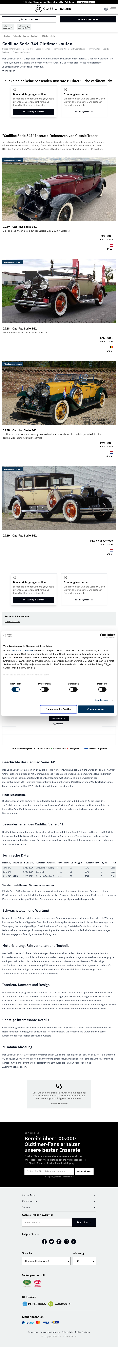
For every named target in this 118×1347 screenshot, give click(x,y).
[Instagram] (66, 1241)
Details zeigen (102, 700)
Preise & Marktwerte (11, 49)
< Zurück (6, 36)
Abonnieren (84, 1171)
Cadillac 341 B (12, 621)
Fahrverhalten (94, 49)
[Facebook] (44, 1241)
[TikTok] (73, 1241)
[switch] (44, 689)
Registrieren (57, 723)
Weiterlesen (8, 70)
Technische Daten (61, 49)
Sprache (27, 1253)
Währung (78, 1253)
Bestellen (82, 1222)
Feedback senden (59, 1103)
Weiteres (6, 52)
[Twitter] (51, 1241)
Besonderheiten (43, 49)
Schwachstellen (78, 49)
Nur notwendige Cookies (58, 709)
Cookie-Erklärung (82, 1332)
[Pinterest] (59, 1241)
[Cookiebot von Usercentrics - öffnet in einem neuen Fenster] (102, 635)
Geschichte (28, 49)
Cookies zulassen (96, 709)
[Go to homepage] (53, 8)
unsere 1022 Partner (22, 650)
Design (106, 49)
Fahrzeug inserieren (84, 111)
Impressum (33, 1332)
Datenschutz (67, 1332)
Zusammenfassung (21, 52)
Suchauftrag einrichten (87, 19)
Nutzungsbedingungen (50, 1332)
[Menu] (106, 8)
